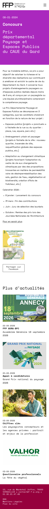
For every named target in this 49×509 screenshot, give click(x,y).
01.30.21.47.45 (11, 494)
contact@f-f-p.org (29, 491)
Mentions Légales (12, 501)
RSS (4, 499)
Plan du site (10, 503)
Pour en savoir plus (12, 222)
